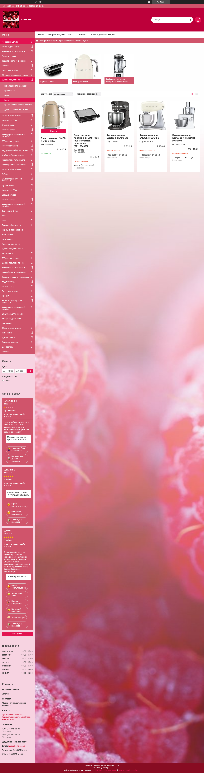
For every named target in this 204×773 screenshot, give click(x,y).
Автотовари (7, 253)
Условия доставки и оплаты (103, 35)
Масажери (7, 323)
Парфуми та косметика (12, 230)
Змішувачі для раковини (13, 314)
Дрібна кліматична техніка (16, 109)
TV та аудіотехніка (10, 47)
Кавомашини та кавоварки (16, 86)
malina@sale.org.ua (16, 746)
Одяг (4, 220)
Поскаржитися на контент (106, 770)
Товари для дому (10, 342)
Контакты (82, 35)
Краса (6, 95)
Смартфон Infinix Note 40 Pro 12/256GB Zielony (18, 493)
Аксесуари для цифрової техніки (13, 135)
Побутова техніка (10, 70)
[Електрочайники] (86, 69)
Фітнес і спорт (8, 130)
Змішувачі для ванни (11, 318)
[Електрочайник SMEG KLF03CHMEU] (53, 115)
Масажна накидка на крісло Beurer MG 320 (17, 438)
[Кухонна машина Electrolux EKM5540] (119, 115)
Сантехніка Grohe (10, 211)
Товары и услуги (55, 35)
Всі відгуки (17, 634)
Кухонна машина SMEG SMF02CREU (149, 136)
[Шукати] (190, 20)
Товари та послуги (48, 41)
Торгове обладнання (11, 225)
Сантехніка (7, 333)
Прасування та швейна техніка (18, 105)
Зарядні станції (9, 56)
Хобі (4, 216)
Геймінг (5, 65)
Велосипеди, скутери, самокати (12, 180)
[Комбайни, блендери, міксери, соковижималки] (119, 69)
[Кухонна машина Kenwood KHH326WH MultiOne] (185, 115)
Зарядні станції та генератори (15, 277)
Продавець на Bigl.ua (102, 768)
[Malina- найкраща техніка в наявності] (11, 19)
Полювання (7, 239)
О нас (70, 35)
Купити (53, 131)
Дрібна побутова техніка (70, 41)
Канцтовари (7, 234)
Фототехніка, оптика (11, 115)
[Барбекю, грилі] (53, 69)
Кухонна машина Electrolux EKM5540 (117, 136)
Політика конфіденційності (129, 770)
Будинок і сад (8, 125)
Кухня (6, 100)
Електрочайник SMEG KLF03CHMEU (53, 139)
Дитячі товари (8, 337)
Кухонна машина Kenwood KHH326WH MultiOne (183, 138)
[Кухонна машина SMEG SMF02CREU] (152, 115)
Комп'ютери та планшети (13, 51)
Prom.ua (115, 765)
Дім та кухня (7, 347)
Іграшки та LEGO (9, 120)
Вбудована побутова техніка (15, 75)
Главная (40, 35)
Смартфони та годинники (14, 61)
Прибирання (9, 90)
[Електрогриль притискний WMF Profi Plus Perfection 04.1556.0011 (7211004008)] (86, 115)
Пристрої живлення (11, 244)
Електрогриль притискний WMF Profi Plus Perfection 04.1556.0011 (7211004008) (86, 140)
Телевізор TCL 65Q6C (17, 576)
